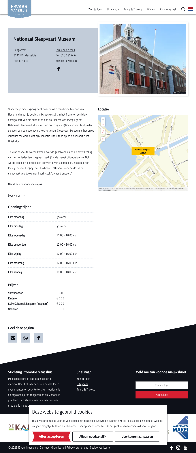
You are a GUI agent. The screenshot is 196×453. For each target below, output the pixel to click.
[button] (143, 153)
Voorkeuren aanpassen (137, 436)
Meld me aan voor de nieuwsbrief (161, 372)
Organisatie (57, 447)
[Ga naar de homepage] (19, 9)
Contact (44, 447)
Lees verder (14, 195)
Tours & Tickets (86, 389)
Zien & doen (83, 379)
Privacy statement (77, 447)
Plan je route (20, 61)
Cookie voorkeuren (100, 447)
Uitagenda (82, 384)
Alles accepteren (51, 436)
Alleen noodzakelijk (92, 436)
